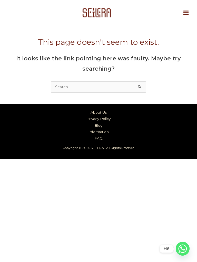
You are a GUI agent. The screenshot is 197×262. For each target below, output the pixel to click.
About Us (99, 112)
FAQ (99, 138)
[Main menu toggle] (186, 13)
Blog (98, 125)
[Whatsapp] (183, 249)
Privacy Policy (98, 119)
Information (98, 132)
